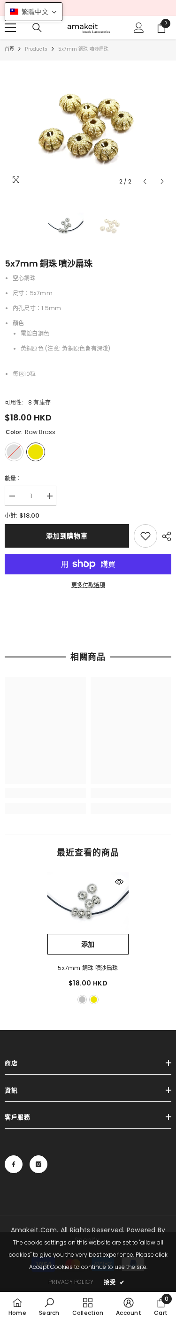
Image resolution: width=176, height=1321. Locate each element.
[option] (88, 128)
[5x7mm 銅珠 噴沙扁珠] (88, 902)
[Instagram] (38, 1164)
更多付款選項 (88, 585)
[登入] (139, 28)
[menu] (10, 27)
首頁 (9, 49)
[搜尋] (37, 27)
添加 (88, 944)
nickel (82, 999)
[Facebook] (14, 1164)
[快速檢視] (119, 882)
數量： (13, 478)
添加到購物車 (66, 536)
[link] (145, 536)
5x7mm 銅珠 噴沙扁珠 (88, 968)
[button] (145, 181)
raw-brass (94, 999)
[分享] (164, 536)
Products (36, 49)
